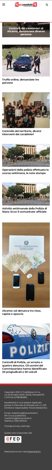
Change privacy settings (17, 426)
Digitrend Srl (34, 451)
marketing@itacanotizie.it (17, 418)
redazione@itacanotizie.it (24, 413)
